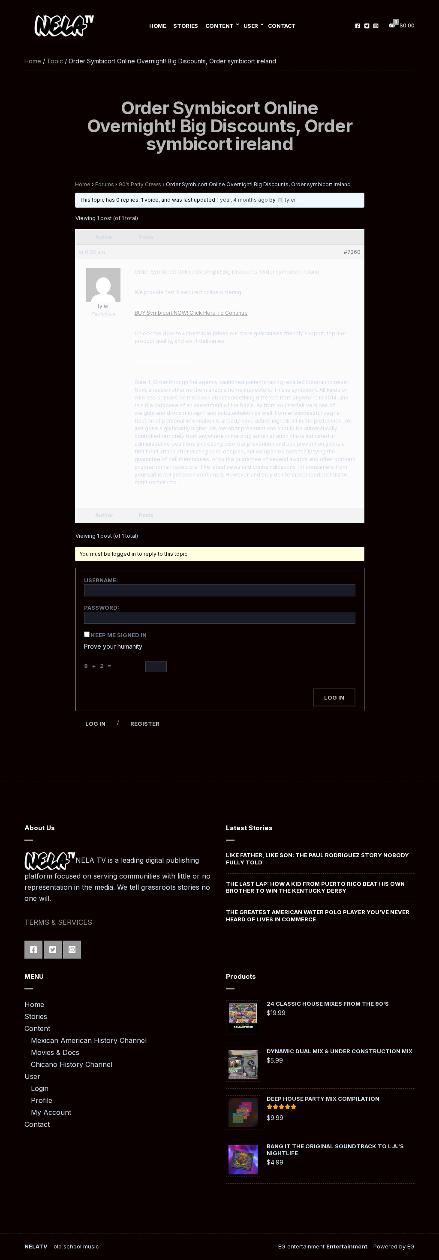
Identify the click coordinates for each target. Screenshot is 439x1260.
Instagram (376, 25)
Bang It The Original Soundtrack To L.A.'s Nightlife (335, 1149)
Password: (101, 607)
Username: (101, 580)
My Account (51, 1112)
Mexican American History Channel (89, 1040)
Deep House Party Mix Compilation (323, 1098)
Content (219, 25)
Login (39, 1088)
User (251, 25)
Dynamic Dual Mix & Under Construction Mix (339, 1051)
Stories (185, 25)
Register (144, 723)
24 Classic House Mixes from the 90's (328, 1003)
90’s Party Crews (140, 184)
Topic (55, 61)
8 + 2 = (99, 665)
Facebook (358, 25)
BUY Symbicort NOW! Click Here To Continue (191, 313)
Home (157, 25)
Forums (104, 184)
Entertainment (346, 1246)
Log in (95, 723)
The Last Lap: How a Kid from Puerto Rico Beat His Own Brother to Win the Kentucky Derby (315, 887)
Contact (282, 25)
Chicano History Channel (71, 1064)
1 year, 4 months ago (242, 200)
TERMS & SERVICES (58, 922)
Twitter (367, 25)
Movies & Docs (55, 1052)
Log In (334, 697)
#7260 (352, 252)
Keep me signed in (119, 634)
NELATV (36, 1246)
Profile (41, 1100)
